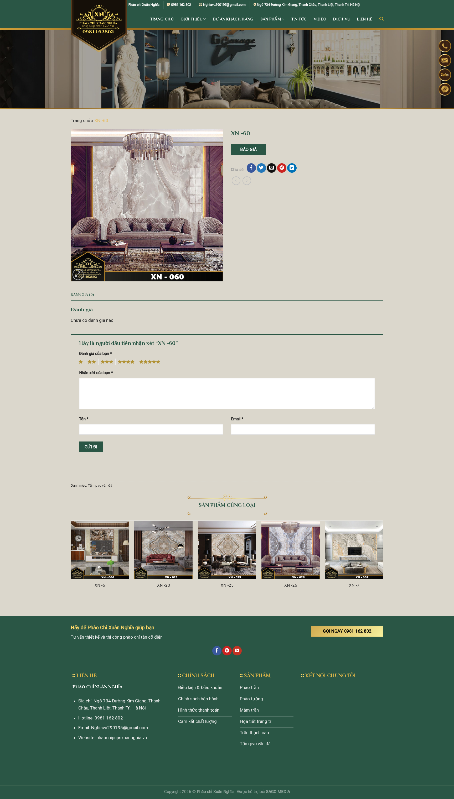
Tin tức (299, 19)
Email (237, 419)
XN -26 (290, 585)
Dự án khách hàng (233, 19)
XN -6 (100, 585)
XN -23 (163, 585)
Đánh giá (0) (82, 295)
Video (320, 19)
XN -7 (354, 585)
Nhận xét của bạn (96, 372)
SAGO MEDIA (278, 791)
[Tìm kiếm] (381, 19)
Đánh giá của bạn (95, 353)
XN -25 (227, 585)
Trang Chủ (162, 19)
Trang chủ (80, 120)
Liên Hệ (364, 19)
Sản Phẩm (270, 19)
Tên (84, 419)
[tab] (82, 294)
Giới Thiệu (191, 19)
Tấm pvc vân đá (100, 485)
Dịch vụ (341, 19)
